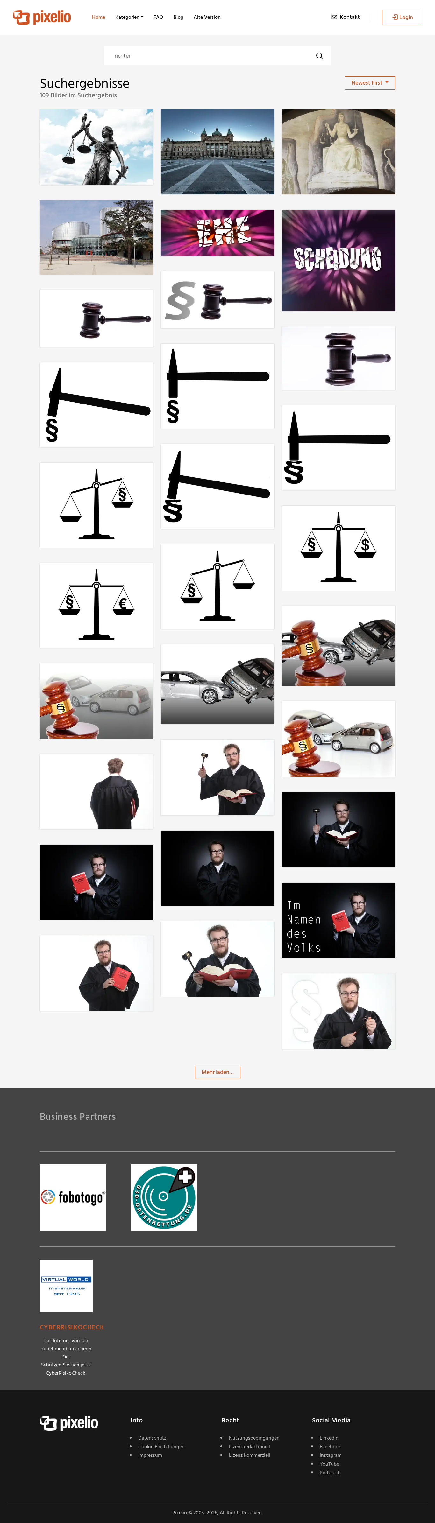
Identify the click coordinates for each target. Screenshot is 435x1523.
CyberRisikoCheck (72, 1327)
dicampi (193, 356)
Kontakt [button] (350, 17)
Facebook (330, 1446)
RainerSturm (199, 222)
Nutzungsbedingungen (254, 1438)
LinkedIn (329, 1438)
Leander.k (195, 122)
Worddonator (321, 122)
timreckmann (79, 122)
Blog (178, 17)
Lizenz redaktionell (249, 1446)
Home (98, 17)
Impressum (150, 1455)
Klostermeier (199, 284)
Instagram (331, 1455)
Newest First (368, 83)
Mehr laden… (218, 1072)
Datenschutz (152, 1438)
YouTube (329, 1464)
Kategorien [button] (127, 17)
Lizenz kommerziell (249, 1455)
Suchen (319, 55)
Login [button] (406, 17)
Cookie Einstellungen (161, 1446)
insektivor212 (320, 618)
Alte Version (207, 17)
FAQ (158, 17)
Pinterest (329, 1473)
